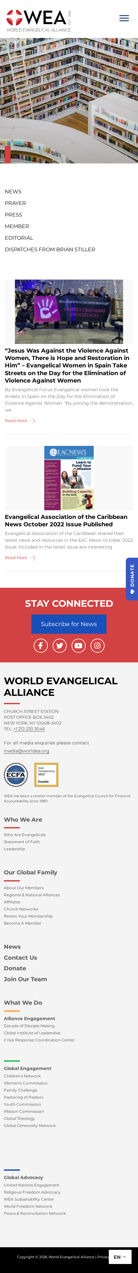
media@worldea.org (26, 750)
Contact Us (20, 957)
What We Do (23, 1002)
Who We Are (23, 819)
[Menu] (124, 18)
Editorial (19, 238)
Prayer (15, 203)
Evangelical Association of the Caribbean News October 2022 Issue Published (66, 520)
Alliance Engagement (29, 1018)
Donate (15, 968)
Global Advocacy (23, 1177)
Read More (16, 420)
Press (13, 215)
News (13, 192)
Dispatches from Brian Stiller (50, 249)
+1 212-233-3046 (29, 728)
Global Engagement (27, 1068)
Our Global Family (30, 872)
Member (17, 226)
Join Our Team (25, 979)
